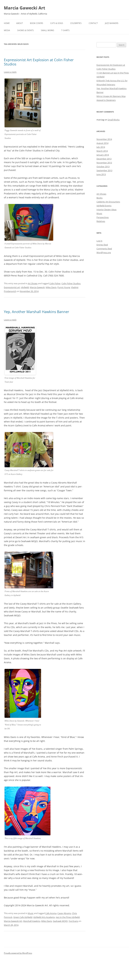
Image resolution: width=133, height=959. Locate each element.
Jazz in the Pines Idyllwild (68, 917)
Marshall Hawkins (31, 921)
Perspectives (103, 217)
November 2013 (104, 162)
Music (30, 913)
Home (7, 23)
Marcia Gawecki (37, 287)
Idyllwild (25, 287)
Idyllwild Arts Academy (44, 917)
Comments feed (104, 248)
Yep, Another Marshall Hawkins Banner (36, 311)
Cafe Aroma (50, 913)
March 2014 (102, 150)
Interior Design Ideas (106, 209)
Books (100, 197)
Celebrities (76, 23)
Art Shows (32, 283)
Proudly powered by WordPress (18, 953)
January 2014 (103, 154)
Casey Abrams (64, 913)
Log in (99, 240)
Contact (93, 23)
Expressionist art (12, 287)
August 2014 (102, 143)
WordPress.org (104, 252)
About (19, 23)
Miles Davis (51, 287)
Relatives (101, 221)
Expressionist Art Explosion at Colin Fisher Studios (39, 61)
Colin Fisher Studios (70, 283)
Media (7, 30)
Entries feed (102, 244)
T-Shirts (65, 30)
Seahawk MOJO (60, 921)
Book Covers (36, 23)
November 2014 (104, 139)
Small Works (47, 30)
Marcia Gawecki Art (24, 8)
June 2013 (101, 174)
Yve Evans (73, 921)
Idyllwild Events (104, 205)
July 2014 (101, 147)
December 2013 (104, 158)
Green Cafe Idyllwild (22, 917)
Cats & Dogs (56, 23)
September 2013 (104, 170)
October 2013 (103, 166)
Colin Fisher (54, 283)
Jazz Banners (111, 23)
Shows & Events (25, 30)
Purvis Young (63, 287)
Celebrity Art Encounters (108, 201)
